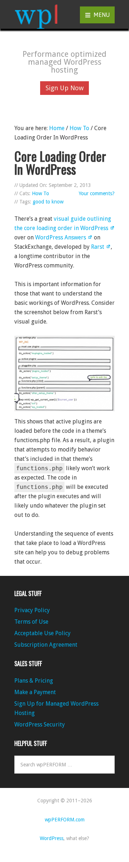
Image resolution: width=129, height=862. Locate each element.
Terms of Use (31, 621)
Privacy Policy (32, 610)
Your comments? (97, 193)
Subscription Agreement (45, 644)
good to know (48, 202)
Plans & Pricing (33, 680)
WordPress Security (39, 724)
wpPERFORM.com (35, 14)
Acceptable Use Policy (42, 633)
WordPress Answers (60, 237)
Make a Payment (35, 692)
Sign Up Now (64, 88)
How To (40, 193)
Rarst (97, 246)
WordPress (51, 838)
